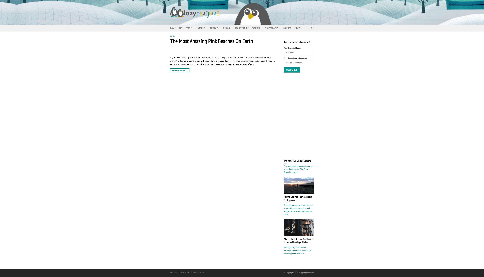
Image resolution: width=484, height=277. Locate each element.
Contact (174, 273)
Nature (201, 28)
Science (287, 28)
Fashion (256, 28)
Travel (189, 28)
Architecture (242, 28)
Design (226, 28)
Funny (297, 28)
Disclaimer (184, 273)
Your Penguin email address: (295, 58)
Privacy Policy (197, 273)
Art (180, 28)
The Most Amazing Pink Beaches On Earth (211, 41)
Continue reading (179, 70)
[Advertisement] (303, 116)
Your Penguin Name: (292, 48)
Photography (272, 28)
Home (173, 28)
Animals (214, 28)
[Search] (312, 28)
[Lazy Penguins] (194, 12)
